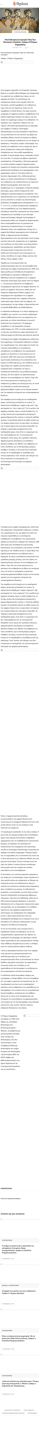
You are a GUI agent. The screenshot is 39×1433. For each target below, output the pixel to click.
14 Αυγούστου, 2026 (8, 1349)
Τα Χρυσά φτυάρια (20, 32)
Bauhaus (4, 1285)
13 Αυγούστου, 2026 (8, 1394)
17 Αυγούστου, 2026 (8, 1304)
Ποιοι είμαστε (29, 1410)
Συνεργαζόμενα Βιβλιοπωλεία (13, 1413)
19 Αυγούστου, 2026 (8, 1258)
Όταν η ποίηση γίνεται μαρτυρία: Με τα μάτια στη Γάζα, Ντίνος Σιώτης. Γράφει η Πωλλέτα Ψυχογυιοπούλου (19, 1338)
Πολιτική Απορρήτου (12, 1410)
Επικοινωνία (32, 1413)
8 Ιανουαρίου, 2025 (16, 47)
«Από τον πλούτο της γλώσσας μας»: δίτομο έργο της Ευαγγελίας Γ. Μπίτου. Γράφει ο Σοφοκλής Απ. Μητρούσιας (20, 1383)
